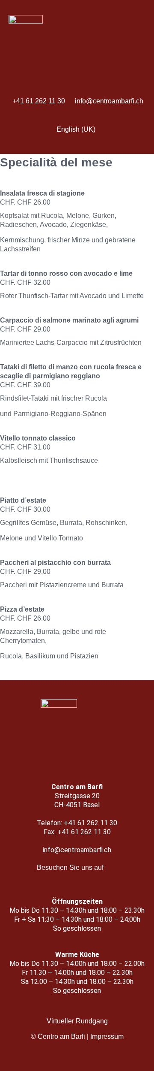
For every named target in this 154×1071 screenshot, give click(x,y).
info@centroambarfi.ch (109, 101)
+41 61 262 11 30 (38, 101)
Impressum (107, 1036)
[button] (77, 145)
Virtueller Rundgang (77, 1021)
